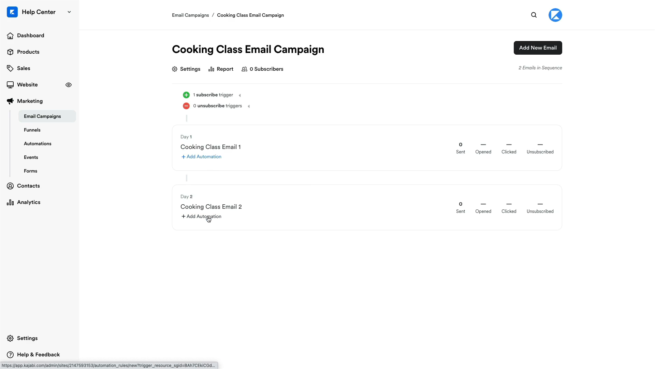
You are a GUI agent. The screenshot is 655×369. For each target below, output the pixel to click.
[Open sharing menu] (628, 361)
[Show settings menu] (611, 361)
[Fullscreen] (646, 361)
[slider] (319, 361)
